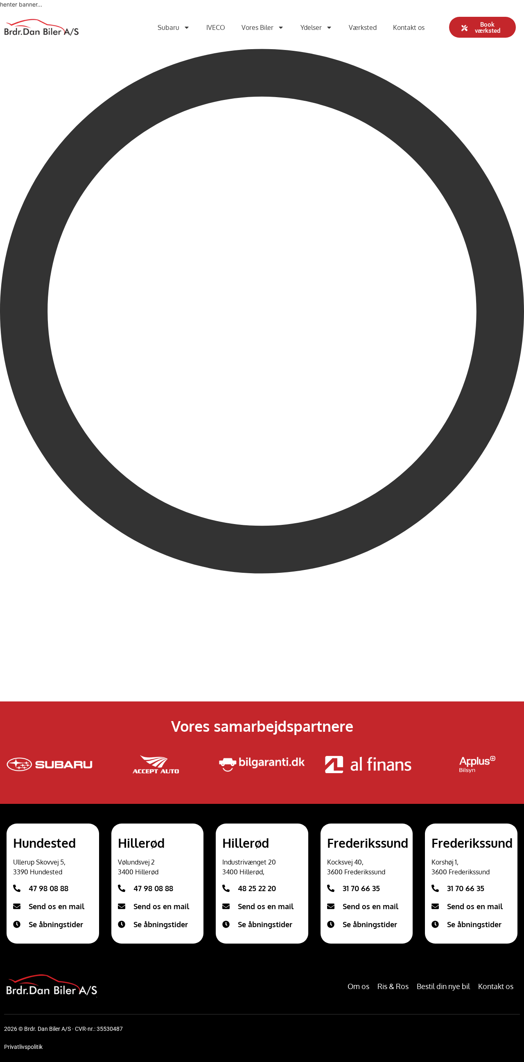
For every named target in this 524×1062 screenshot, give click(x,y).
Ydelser (311, 27)
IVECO (215, 27)
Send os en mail (56, 906)
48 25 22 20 (257, 888)
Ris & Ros (393, 986)
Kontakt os (409, 27)
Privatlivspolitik (23, 1047)
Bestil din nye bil (443, 986)
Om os (358, 986)
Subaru (168, 27)
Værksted (363, 27)
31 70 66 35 (361, 888)
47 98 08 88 (48, 888)
